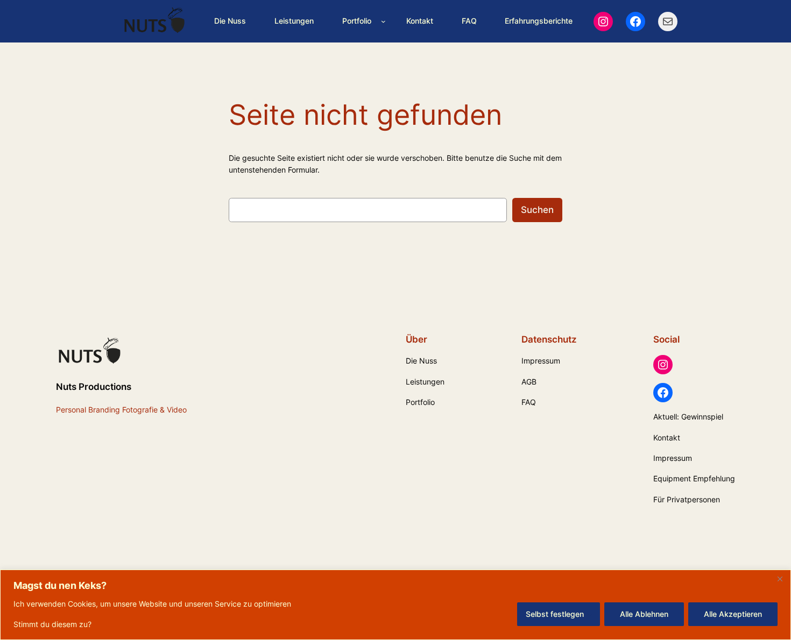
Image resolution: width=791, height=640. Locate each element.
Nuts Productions (93, 386)
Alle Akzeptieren (733, 613)
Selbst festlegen (555, 613)
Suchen (537, 209)
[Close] (779, 578)
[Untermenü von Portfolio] (383, 21)
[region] (395, 605)
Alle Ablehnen (644, 613)
